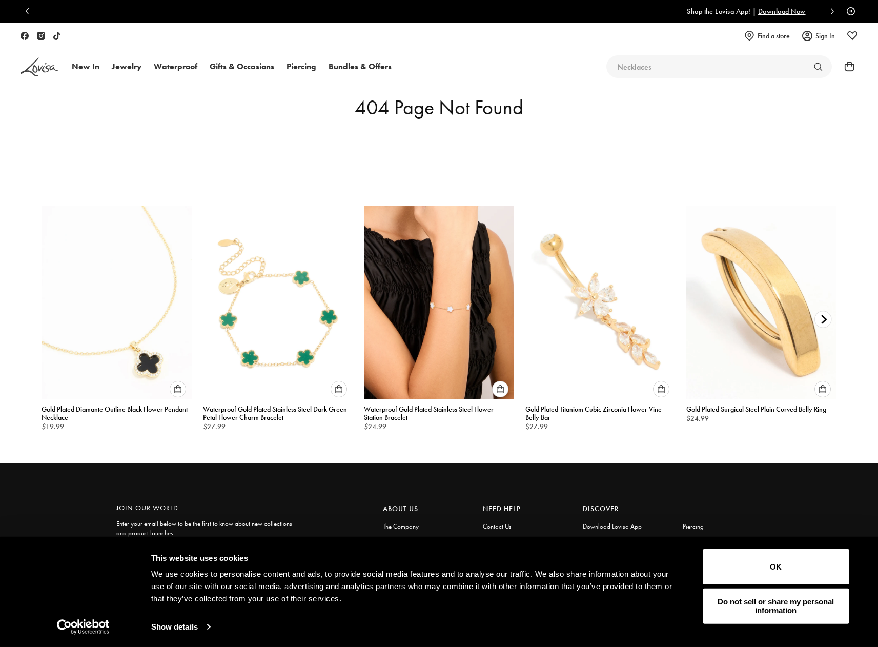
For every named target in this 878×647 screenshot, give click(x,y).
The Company (401, 526)
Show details (174, 626)
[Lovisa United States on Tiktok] (56, 36)
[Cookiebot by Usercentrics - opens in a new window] (83, 627)
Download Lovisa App (612, 526)
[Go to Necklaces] (818, 66)
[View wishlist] (852, 36)
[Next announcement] (830, 11)
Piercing (693, 526)
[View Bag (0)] (846, 66)
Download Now (616, 11)
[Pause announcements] (848, 11)
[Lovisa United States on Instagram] (41, 36)
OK (776, 566)
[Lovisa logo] (40, 66)
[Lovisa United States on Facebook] (25, 36)
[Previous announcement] (30, 11)
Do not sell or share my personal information (776, 606)
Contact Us (497, 526)
